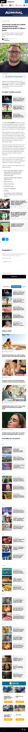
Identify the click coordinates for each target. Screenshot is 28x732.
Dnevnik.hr (6, 5)
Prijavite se (14, 276)
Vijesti (13, 5)
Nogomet (11, 2)
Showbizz (20, 5)
